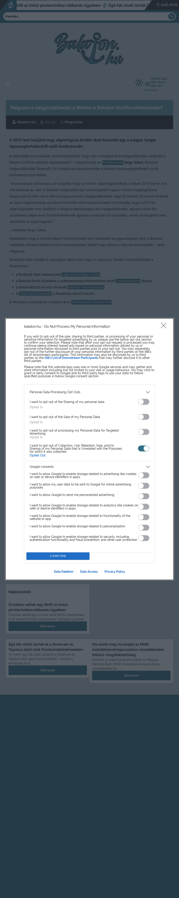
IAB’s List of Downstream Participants (71, 358)
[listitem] (89, 392)
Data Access (89, 571)
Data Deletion (63, 571)
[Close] (165, 327)
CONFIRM (58, 556)
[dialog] (89, 449)
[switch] (143, 402)
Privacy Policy (115, 571)
